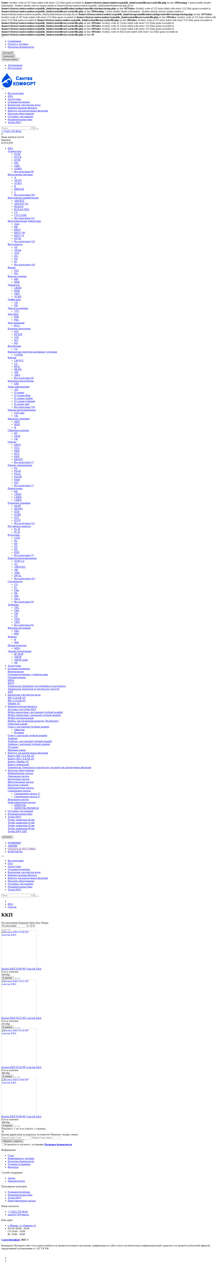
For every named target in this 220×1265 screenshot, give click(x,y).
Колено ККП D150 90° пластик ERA (21, 1067)
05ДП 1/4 (19, 561)
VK (16, 415)
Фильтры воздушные (19, 628)
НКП (17, 421)
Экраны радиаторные (19, 651)
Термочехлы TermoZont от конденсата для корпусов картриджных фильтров (49, 767)
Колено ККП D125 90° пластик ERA (21, 1018)
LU (16, 363)
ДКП (17, 293)
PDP (16, 317)
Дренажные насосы (18, 776)
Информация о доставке (21, 1158)
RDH (17, 290)
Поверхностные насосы (21, 787)
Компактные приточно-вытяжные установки (32, 351)
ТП (16, 616)
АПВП (18, 168)
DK (16, 305)
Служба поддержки (12, 1172)
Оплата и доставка (18, 44)
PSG (16, 319)
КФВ (17, 282)
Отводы (12, 442)
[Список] (6, 929)
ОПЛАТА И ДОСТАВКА (22, 848)
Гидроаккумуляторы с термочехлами (28, 674)
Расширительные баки (20, 119)
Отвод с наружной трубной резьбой (27, 735)
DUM (17, 154)
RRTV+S (19, 235)
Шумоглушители (17, 645)
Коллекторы (14, 346)
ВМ (16, 279)
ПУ (16, 546)
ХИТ (10, 691)
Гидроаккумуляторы (19, 102)
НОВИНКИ (14, 842)
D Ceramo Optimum (24, 401)
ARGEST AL (21, 203)
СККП (17, 494)
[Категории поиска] (2, 88)
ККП (17, 456)
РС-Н (17, 532)
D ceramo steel (21, 404)
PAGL (17, 473)
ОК (16, 439)
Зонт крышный (16, 322)
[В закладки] (15, 978)
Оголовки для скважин (20, 116)
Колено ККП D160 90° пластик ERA (21, 1116)
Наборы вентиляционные (22, 410)
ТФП (17, 622)
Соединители (15, 581)
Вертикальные (16, 671)
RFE (16, 633)
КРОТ (11, 683)
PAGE (17, 471)
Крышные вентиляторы (21, 380)
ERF (16, 383)
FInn (16, 590)
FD (16, 258)
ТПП (17, 619)
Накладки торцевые (19, 418)
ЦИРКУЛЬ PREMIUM (26, 808)
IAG (16, 270)
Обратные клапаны (18, 430)
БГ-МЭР (18, 654)
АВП (17, 165)
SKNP (17, 505)
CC (16, 348)
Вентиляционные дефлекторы (24, 221)
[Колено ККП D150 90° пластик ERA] (19, 1065)
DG (16, 255)
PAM (17, 479)
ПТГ (16, 517)
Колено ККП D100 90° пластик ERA (21, 968)
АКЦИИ (12, 845)
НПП (17, 424)
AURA (18, 183)
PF (15, 261)
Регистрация (15, 68)
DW (16, 162)
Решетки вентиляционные (22, 558)
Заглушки (13, 314)
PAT (16, 482)
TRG (16, 610)
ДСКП (17, 296)
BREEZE (19, 189)
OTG (17, 447)
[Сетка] (2, 929)
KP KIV (18, 334)
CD (16, 302)
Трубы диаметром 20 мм (21, 819)
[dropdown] (2, 36)
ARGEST (19, 200)
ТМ (16, 613)
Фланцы (12, 636)
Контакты (13, 1167)
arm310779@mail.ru (18, 1214)
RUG (17, 325)
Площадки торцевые (19, 503)
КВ (16, 491)
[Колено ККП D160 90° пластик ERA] (19, 1114)
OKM (17, 436)
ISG (16, 273)
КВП (17, 450)
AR (16, 569)
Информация (8, 1150)
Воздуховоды (15, 244)
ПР (16, 662)
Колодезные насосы (18, 779)
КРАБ (11, 680)
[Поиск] (37, 128)
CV (16, 212)
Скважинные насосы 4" (27, 796)
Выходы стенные (17, 276)
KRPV (17, 444)
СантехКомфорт (10, 1239)
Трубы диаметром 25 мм (21, 822)
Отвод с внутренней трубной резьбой (28, 726)
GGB (17, 537)
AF (16, 247)
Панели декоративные (20, 465)
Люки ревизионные (18, 386)
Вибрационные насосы (20, 773)
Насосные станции (18, 784)
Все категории (16, 93)
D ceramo (19, 392)
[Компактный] (9, 929)
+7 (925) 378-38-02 (11, 131)
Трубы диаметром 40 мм (21, 828)
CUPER (18, 354)
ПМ (16, 596)
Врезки (12, 267)
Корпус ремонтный (18, 764)
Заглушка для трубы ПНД (22, 709)
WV (16, 340)
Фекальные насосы (18, 799)
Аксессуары (14, 99)
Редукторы (14, 535)
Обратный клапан (18, 723)
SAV (16, 337)
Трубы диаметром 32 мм (21, 825)
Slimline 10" (14, 703)
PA (15, 468)
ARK (17, 572)
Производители (16, 1181)
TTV (16, 311)
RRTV (17, 229)
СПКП (18, 500)
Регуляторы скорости (19, 526)
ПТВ (16, 511)
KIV (16, 331)
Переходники (15, 488)
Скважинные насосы (19, 790)
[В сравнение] (18, 978)
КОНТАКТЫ (15, 851)
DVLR (17, 157)
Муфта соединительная (20, 718)
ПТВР (17, 514)
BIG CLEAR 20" (17, 700)
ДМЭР (17, 657)
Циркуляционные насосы (22, 802)
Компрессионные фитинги (22, 107)
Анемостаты (14, 151)
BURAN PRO (21, 209)
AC (16, 564)
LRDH (17, 287)
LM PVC (19, 360)
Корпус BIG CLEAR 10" (21, 755)
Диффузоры (14, 299)
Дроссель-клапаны (18, 308)
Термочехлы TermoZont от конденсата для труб (33, 689)
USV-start (19, 412)
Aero (16, 224)
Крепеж (12, 357)
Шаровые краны (17, 750)
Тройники (13, 604)
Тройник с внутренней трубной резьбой (30, 741)
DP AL (17, 575)
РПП (16, 552)
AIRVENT (20, 566)
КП (16, 343)
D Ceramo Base (22, 395)
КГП (16, 453)
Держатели (14, 285)
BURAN (19, 206)
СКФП (18, 497)
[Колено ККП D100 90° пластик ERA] (19, 966)
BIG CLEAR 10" (17, 697)
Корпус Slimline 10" (18, 761)
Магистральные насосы (21, 782)
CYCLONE (20, 215)
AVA (16, 253)
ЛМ (16, 372)
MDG (17, 648)
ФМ (16, 642)
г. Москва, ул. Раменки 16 (22, 1225)
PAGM (18, 476)
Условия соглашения (19, 1164)
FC (15, 587)
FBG (16, 630)
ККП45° (18, 459)
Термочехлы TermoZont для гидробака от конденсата (37, 686)
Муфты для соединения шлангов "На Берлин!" (33, 721)
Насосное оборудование (21, 113)
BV (16, 433)
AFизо (17, 250)
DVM (17, 160)
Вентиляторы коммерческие (23, 197)
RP (15, 543)
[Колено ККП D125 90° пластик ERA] (19, 1015)
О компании (14, 41)
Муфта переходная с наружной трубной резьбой (34, 715)
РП (16, 549)
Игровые (19, 732)
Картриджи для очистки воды (24, 105)
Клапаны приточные (19, 328)
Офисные (19, 729)
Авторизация (15, 65)
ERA (10, 96)
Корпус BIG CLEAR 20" (21, 758)
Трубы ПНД (14, 122)
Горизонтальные (17, 677)
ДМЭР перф (21, 659)
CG (16, 584)
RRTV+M (19, 232)
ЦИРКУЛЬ (20, 805)
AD (16, 389)
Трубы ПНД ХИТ (17, 831)
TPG (16, 607)
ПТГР (17, 520)
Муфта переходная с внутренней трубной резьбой (35, 712)
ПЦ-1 (17, 598)
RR (16, 226)
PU (16, 540)
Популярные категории (14, 1186)
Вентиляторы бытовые (20, 174)
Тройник (12, 738)
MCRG (18, 369)
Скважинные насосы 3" (27, 793)
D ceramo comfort (23, 398)
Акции (11, 1178)
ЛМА (17, 375)
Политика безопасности (21, 47)
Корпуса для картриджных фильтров (28, 110)
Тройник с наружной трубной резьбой (29, 744)
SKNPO (18, 508)
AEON (18, 180)
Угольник (13, 747)
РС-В (17, 529)
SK (16, 593)
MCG (17, 366)
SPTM (17, 238)
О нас (11, 1155)
